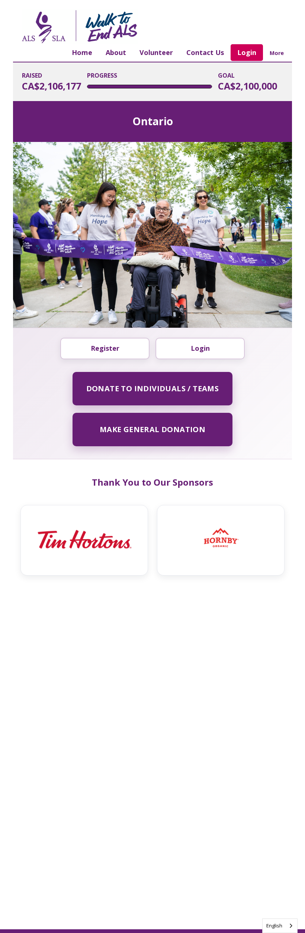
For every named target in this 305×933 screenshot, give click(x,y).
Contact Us (205, 52)
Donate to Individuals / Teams (152, 388)
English (274, 925)
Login (246, 52)
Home (82, 52)
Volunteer (156, 52)
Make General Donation (152, 429)
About (116, 52)
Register (105, 348)
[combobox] (280, 926)
